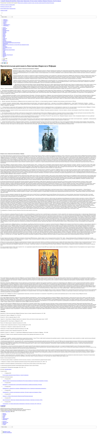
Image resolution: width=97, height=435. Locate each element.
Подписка (5, 421)
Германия (4, 32)
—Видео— (5, 22)
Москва (4, 45)
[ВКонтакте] (2, 63)
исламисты (5, 38)
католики (4, 40)
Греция (4, 33)
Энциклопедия (5, 418)
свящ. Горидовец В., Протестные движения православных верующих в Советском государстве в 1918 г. (23, 399)
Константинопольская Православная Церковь (11, 42)
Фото (4, 417)
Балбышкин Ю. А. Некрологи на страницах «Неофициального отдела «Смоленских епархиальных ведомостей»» (24, 388)
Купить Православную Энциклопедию (7, 8)
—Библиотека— (6, 25)
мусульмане (5, 46)
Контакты (4, 423)
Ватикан (4, 29)
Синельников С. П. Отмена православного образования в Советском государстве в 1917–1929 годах (22, 403)
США (4, 51)
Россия (4, 48)
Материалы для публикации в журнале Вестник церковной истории (16, 44)
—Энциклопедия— (6, 24)
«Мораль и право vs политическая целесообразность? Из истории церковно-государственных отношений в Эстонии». (25, 380)
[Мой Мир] (4, 63)
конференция (5, 43)
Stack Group (8, 411)
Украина (4, 53)
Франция (4, 55)
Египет (4, 34)
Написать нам (5, 422)
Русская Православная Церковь (9, 49)
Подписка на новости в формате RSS (7, 4)
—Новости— (5, 19)
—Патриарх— (5, 20)
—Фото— (5, 23)
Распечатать (5, 60)
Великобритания (6, 30)
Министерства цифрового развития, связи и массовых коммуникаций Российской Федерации (36, 2)
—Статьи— (5, 21)
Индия (4, 36)
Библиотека (5, 419)
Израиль (4, 35)
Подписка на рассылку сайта (6, 6)
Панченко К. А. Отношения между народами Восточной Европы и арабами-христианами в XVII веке (22, 384)
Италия (4, 39)
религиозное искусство (7, 47)
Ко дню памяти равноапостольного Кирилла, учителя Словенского (15, 375)
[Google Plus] (7, 63)
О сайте (4, 424)
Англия (4, 27)
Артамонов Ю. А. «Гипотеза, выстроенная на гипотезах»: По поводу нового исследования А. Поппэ (22, 392)
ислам (4, 37)
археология (5, 28)
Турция (4, 52)
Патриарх (4, 414)
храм (4, 56)
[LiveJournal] (3, 63)
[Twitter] (6, 63)
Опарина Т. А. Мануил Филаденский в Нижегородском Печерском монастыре (18, 396)
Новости (4, 413)
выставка (4, 31)
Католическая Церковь (7, 41)
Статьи (4, 415)
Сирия (4, 50)
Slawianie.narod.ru (8, 369)
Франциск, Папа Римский (8, 54)
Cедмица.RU (3, 405)
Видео (4, 416)
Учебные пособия (3, 10)
